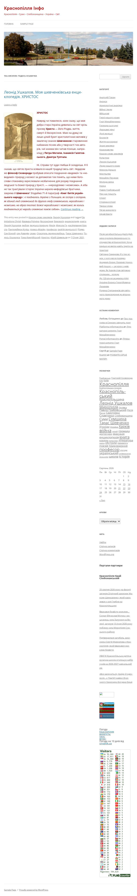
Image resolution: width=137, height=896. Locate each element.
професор (51, 229)
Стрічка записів (107, 546)
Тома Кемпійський (30, 237)
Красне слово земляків (40, 217)
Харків (124, 426)
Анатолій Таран (107, 97)
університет (125, 453)
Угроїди (104, 427)
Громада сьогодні (108, 125)
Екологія (103, 137)
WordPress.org (106, 554)
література (125, 440)
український (108, 453)
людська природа (39, 225)
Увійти (102, 542)
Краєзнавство (106, 149)
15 (124, 484)
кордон (103, 440)
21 (119, 488)
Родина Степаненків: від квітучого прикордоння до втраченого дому (114, 294)
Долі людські (106, 133)
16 (129, 484)
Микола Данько (107, 169)
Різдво (81, 229)
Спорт (102, 197)
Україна (114, 426)
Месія (52, 225)
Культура (104, 157)
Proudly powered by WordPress (33, 889)
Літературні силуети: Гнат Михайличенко (115, 330)
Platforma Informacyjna (111, 326)
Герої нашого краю (109, 117)
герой (115, 431)
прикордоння (118, 446)
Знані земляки (106, 145)
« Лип (102, 500)
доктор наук (105, 434)
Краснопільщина (111, 399)
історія (124, 456)
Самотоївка (113, 412)
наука (102, 443)
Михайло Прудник (108, 177)
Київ (106, 380)
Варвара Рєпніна (30, 221)
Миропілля (108, 407)
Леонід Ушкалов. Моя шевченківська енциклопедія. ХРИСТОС (43, 94)
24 (100, 492)
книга (83, 221)
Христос (45, 237)
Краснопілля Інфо (24, 8)
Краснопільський (112, 393)
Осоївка (123, 407)
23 (129, 488)
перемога (122, 443)
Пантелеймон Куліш (18, 229)
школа (113, 456)
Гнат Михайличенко (109, 121)
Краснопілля (114, 384)
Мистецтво (105, 173)
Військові (104, 113)
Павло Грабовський (109, 189)
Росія (130, 410)
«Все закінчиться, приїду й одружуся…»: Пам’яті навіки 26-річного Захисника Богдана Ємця (116, 678)
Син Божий (10, 233)
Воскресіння (46, 221)
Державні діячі (106, 129)
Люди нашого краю (109, 165)
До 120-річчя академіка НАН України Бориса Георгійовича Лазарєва (114, 282)
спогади (123, 450)
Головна (9, 23)
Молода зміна (106, 181)
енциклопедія (72, 221)
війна (105, 430)
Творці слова (106, 205)
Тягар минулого (107, 209)
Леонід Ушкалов (61, 217)
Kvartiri (103, 354)
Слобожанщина (123, 415)
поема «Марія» (37, 229)
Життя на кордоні (108, 141)
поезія (103, 446)
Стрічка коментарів (109, 550)
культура (113, 440)
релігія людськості (67, 229)
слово (33, 233)
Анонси (103, 101)
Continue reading (72, 209)
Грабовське (105, 378)
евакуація (118, 434)
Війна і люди (105, 109)
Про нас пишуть (107, 193)
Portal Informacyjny (109, 338)
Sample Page (27, 23)
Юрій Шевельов (59, 237)
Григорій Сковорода (121, 378)
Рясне (102, 413)
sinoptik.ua (105, 743)
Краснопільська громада (110, 388)
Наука (102, 185)
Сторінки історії (107, 201)
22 (124, 488)
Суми (103, 419)
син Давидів (23, 233)
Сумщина (117, 418)
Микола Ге (61, 225)
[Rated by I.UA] (106, 696)
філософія (103, 457)
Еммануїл (59, 221)
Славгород (106, 415)
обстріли (111, 443)
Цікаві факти (105, 213)
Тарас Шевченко (74, 233)
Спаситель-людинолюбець (51, 233)
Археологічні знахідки (110, 105)
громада (124, 431)
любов (25, 225)
